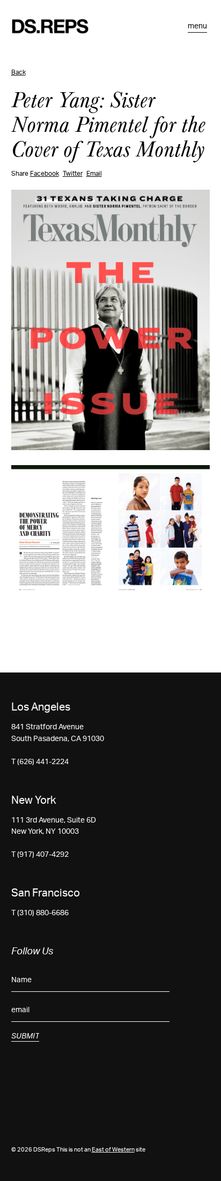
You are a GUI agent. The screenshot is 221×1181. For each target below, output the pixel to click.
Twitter (73, 173)
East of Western (113, 1150)
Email (94, 173)
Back (18, 72)
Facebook (44, 173)
